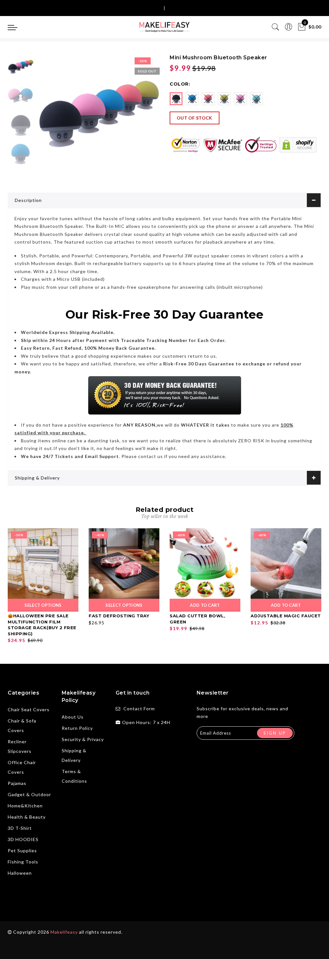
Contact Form (139, 708)
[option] (98, 115)
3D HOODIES (23, 839)
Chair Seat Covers (28, 709)
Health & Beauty (27, 817)
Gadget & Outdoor (29, 794)
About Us (73, 717)
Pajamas (17, 783)
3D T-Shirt (20, 828)
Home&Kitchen (25, 805)
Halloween (20, 873)
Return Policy (77, 728)
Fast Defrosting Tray (119, 615)
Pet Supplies (22, 850)
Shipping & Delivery (37, 477)
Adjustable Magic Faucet (286, 615)
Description (28, 200)
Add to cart (205, 605)
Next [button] (139, 119)
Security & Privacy (83, 739)
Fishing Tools (23, 861)
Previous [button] (48, 119)
